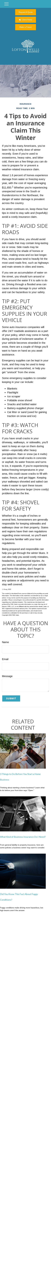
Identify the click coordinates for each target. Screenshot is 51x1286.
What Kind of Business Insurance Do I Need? (23, 836)
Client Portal (27, 20)
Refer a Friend (25, 27)
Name (5, 642)
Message (7, 676)
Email (5, 659)
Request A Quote (26, 12)
